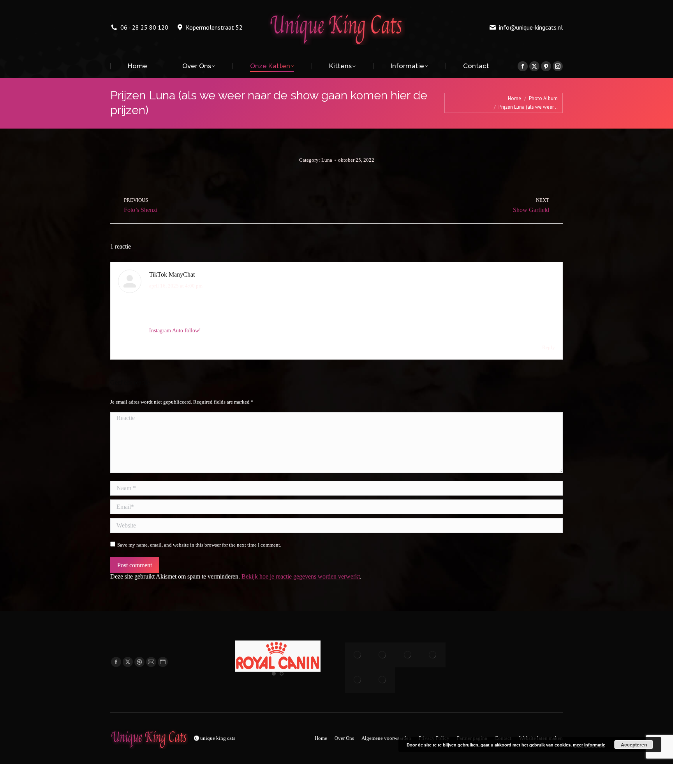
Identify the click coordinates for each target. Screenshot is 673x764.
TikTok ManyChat (172, 274)
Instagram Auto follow (174, 330)
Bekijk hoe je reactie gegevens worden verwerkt (300, 576)
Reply (548, 347)
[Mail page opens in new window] (151, 662)
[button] (274, 674)
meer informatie (589, 745)
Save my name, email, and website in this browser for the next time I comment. (199, 545)
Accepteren (634, 744)
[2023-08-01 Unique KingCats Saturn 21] (357, 679)
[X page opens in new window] (128, 662)
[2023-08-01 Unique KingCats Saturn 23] (407, 654)
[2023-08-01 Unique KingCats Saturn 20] (382, 679)
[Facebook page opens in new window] (116, 662)
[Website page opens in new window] (163, 662)
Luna (326, 160)
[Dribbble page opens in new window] (139, 662)
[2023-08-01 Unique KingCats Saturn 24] (382, 654)
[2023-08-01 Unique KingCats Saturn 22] (432, 654)
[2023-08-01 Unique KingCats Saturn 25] (357, 654)
